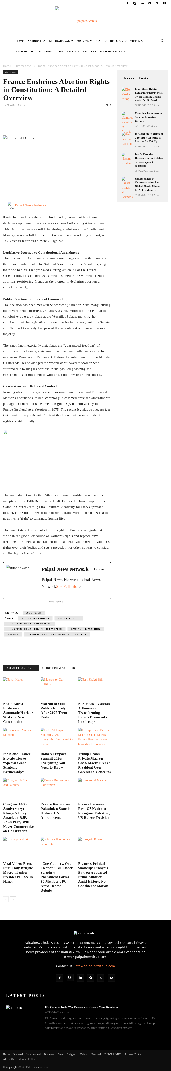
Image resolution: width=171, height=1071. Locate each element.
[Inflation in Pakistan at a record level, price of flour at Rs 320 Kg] (127, 139)
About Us (89, 51)
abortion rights (35, 618)
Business (83, 41)
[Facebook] (127, 3)
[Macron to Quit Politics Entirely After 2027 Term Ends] (57, 688)
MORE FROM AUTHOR (58, 668)
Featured (23, 51)
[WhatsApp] (38, 122)
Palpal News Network (30, 205)
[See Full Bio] (80, 586)
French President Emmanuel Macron (57, 634)
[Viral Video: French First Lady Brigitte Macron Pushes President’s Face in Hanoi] (19, 848)
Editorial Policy (112, 51)
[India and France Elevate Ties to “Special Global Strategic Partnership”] (19, 739)
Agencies (33, 613)
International (59, 41)
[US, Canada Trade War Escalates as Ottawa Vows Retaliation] (23, 1014)
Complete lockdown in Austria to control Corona (148, 117)
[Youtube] (164, 3)
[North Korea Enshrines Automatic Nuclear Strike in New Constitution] (19, 688)
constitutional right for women (35, 629)
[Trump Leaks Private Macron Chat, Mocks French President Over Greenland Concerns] (94, 739)
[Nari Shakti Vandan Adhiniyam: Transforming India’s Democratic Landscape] (94, 688)
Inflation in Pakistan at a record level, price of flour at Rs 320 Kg (149, 137)
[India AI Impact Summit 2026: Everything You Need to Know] (57, 739)
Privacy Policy (68, 51)
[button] (162, 41)
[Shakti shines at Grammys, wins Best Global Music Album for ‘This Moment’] (127, 188)
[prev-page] (6, 899)
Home (20, 41)
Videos (135, 41)
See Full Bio (66, 586)
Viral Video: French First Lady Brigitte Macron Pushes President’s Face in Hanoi (19, 872)
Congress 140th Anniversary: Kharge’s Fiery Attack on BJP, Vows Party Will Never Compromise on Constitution (18, 817)
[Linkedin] (142, 3)
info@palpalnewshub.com (94, 966)
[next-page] (13, 899)
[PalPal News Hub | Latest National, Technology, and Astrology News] (85, 20)
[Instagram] (135, 3)
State (100, 41)
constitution (69, 618)
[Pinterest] (28, 122)
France (13, 634)
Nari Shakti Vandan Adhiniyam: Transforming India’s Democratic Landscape (94, 713)
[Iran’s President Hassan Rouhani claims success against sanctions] (127, 159)
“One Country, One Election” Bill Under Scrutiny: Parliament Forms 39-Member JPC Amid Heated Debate (57, 877)
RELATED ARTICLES (21, 668)
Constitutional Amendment (30, 623)
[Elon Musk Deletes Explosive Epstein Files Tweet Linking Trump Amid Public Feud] (127, 94)
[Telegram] (149, 3)
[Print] (58, 122)
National (34, 41)
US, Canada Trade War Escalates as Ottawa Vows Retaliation (82, 1007)
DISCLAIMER (45, 51)
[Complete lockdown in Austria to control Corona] (127, 123)
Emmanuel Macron (85, 629)
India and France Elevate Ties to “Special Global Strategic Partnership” (17, 763)
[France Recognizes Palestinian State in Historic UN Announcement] (57, 789)
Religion (116, 41)
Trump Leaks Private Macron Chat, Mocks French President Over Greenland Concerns (94, 763)
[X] (157, 3)
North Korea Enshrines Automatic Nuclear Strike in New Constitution (18, 713)
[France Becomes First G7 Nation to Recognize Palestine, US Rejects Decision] (94, 789)
